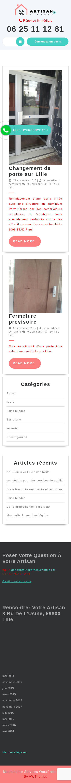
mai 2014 (8, 731)
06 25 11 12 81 (35, 29)
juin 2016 (8, 712)
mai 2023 (8, 675)
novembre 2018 (12, 700)
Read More (27, 243)
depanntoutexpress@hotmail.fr (33, 569)
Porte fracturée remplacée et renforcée (35, 489)
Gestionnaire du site (16, 581)
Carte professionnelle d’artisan (29, 506)
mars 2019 (9, 694)
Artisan (12, 393)
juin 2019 (8, 688)
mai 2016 (8, 718)
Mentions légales (14, 752)
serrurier (13, 428)
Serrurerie (14, 419)
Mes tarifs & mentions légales (28, 515)
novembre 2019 (12, 682)
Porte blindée (16, 410)
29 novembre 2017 (25, 180)
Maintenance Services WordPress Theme (35, 771)
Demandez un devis (48, 41)
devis (10, 402)
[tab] (20, 41)
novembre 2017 (12, 706)
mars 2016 (9, 725)
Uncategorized (17, 437)
